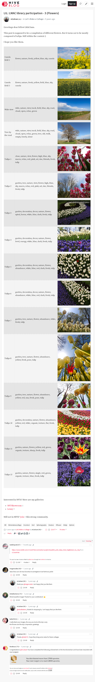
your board (26, 668)
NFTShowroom (14, 505)
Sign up (72, 3)
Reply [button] (34, 562)
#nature (51, 525)
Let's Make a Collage (34, 19)
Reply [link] (9, 533)
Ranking (49, 668)
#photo (71, 525)
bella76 (13, 619)
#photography (41, 525)
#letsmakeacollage (14, 525)
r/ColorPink (15, 552)
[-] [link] (91, 545)
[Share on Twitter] (22, 533)
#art (33, 525)
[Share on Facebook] (19, 533)
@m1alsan (23, 650)
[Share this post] (29, 533)
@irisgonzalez (28, 584)
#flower (58, 525)
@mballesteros (21, 610)
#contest (27, 525)
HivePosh (42, 559)
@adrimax (31, 559)
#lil (5, 525)
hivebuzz (14, 647)
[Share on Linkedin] (27, 533)
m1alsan (16, 19)
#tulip (65, 525)
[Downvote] (49, 529)
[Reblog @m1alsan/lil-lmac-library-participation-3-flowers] (5, 533)
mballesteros (16, 594)
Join (22, 517)
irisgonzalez (15, 569)
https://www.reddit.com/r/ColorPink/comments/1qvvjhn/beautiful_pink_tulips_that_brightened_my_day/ (46, 550)
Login (64, 3)
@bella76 (25, 637)
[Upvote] (46, 529)
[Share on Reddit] (24, 533)
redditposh (15, 545)
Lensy (10, 509)
